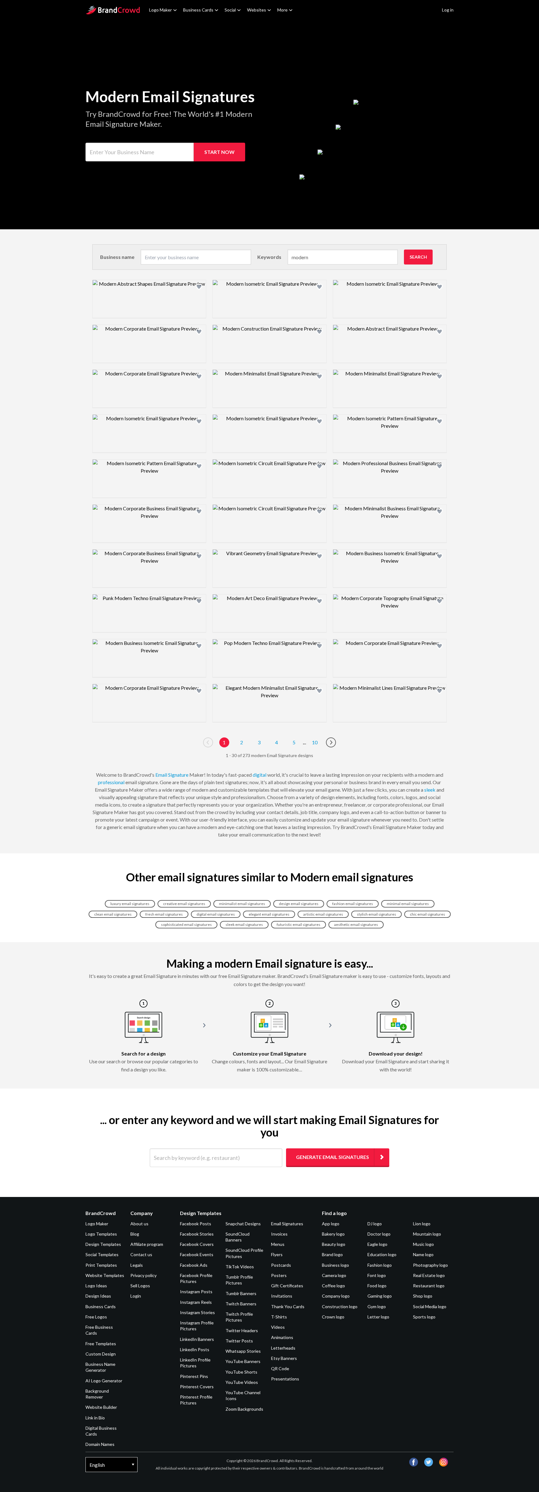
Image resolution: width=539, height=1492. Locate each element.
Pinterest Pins (194, 1376)
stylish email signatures (376, 914)
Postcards (281, 1265)
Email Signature (171, 775)
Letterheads (283, 1348)
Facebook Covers (197, 1244)
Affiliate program (146, 1244)
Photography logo (430, 1265)
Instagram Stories (197, 1312)
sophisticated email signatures (186, 924)
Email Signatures (287, 1223)
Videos (278, 1327)
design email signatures (298, 903)
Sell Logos (140, 1285)
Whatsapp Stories (243, 1351)
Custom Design (100, 1353)
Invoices (279, 1234)
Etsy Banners (284, 1358)
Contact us (141, 1254)
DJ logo (374, 1223)
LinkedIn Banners (197, 1339)
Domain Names (99, 1444)
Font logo (376, 1275)
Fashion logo (379, 1265)
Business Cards (198, 9)
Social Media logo (429, 1306)
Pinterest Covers (197, 1386)
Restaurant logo (428, 1285)
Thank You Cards (287, 1306)
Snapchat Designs (243, 1223)
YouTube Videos (242, 1382)
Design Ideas (98, 1296)
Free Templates (100, 1343)
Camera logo (334, 1275)
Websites (256, 9)
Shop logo (422, 1296)
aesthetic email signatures (356, 924)
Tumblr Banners (241, 1293)
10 (315, 742)
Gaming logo (379, 1296)
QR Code (280, 1368)
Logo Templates (101, 1234)
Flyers (277, 1254)
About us (139, 1223)
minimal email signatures (408, 903)
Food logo (376, 1285)
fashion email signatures (352, 903)
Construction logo (339, 1306)
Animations (282, 1337)
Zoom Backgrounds (244, 1409)
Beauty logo (333, 1244)
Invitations (281, 1296)
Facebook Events (196, 1254)
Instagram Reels (196, 1302)
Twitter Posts (239, 1340)
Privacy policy (143, 1275)
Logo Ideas (96, 1285)
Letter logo (378, 1316)
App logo (330, 1223)
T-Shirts (279, 1316)
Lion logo (421, 1223)
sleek (429, 790)
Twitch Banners (241, 1303)
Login (135, 1296)
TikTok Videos (240, 1266)
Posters (279, 1275)
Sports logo (424, 1316)
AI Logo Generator (103, 1380)
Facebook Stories (197, 1234)
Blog (134, 1234)
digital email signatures (216, 914)
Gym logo (376, 1306)
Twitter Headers (242, 1330)
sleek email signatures (244, 924)
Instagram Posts (196, 1291)
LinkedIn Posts (194, 1349)
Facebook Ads (193, 1265)
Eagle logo (377, 1244)
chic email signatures (427, 914)
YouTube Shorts (241, 1372)
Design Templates (103, 1244)
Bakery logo (333, 1234)
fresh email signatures (164, 914)
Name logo (423, 1254)
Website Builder (101, 1407)
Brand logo (332, 1254)
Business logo (335, 1265)
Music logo (423, 1244)
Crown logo (333, 1316)
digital (259, 775)
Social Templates (102, 1254)
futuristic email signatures (298, 924)
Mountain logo (427, 1234)
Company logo (336, 1296)
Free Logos (96, 1316)
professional (111, 782)
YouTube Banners (243, 1361)
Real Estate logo (429, 1275)
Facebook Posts (195, 1223)
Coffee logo (333, 1285)
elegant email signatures (269, 914)
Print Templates (101, 1265)
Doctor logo (379, 1234)
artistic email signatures (323, 914)
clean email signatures (113, 914)
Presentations (285, 1378)
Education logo (381, 1254)
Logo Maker (160, 9)
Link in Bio (95, 1417)
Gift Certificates (287, 1285)
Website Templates (104, 1275)
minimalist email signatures (242, 903)
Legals (136, 1265)
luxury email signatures (129, 903)
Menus (277, 1244)
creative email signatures (184, 903)
